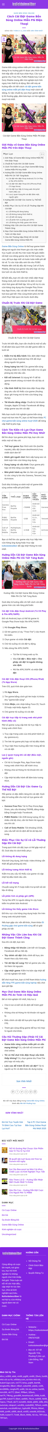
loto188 (3, 1392)
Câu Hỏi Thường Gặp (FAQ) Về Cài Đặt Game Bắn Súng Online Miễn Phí (21, 238)
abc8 (19, 1411)
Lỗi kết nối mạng (15, 217)
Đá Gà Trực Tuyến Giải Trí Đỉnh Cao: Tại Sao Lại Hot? (12, 1125)
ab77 (15, 1402)
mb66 (29, 1402)
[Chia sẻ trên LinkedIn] (35, 1092)
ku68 (42, 1395)
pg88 (25, 1376)
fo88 (2, 1415)
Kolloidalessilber (32, 1429)
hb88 (44, 1399)
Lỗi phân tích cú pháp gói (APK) (21, 220)
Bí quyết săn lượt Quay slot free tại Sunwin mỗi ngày (25, 1160)
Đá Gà (5, 1215)
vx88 (40, 1386)
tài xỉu (35, 1415)
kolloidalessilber (9, 546)
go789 (3, 1399)
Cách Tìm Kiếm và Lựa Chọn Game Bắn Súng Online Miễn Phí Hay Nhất (24, 168)
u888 (13, 1411)
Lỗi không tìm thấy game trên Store (23, 222)
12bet (17, 1392)
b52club (41, 1411)
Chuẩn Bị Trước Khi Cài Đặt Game (19, 164)
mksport (12, 1405)
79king (9, 1395)
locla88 (22, 1402)
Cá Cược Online (9, 1210)
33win (22, 1415)
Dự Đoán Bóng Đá (10, 1220)
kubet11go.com (7, 1383)
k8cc (2, 1376)
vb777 (11, 1392)
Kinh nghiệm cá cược (12, 1229)
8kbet (41, 1408)
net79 (2, 1395)
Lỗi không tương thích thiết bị (20, 214)
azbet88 (27, 1386)
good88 (17, 1395)
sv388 (8, 1376)
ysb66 (34, 1386)
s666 (14, 1376)
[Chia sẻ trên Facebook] (17, 1092)
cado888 (29, 1405)
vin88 (19, 1376)
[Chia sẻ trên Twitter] (22, 1092)
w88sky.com (19, 1379)
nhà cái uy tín (6, 1379)
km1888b (4, 1389)
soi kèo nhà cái (33, 1379)
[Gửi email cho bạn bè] (26, 1092)
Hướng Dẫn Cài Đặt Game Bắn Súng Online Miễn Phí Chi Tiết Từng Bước (23, 174)
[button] (3, 4)
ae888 (24, 1399)
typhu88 (26, 1408)
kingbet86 (5, 1386)
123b (41, 1402)
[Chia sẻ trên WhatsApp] (13, 1092)
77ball (9, 1402)
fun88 (44, 1376)
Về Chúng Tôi (34, 1261)
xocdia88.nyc (14, 1408)
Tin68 (16, 1415)
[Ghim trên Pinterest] (31, 1092)
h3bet (19, 1386)
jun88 (7, 1411)
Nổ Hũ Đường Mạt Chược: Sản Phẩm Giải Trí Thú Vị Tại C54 (26, 1149)
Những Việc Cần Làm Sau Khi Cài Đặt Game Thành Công (24, 226)
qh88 (35, 1402)
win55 (26, 1411)
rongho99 (14, 1389)
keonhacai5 (27, 1395)
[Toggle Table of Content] (41, 154)
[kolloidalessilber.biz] (24, 4)
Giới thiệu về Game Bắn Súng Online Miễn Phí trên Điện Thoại (24, 159)
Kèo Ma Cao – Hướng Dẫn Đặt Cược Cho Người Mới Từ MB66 (26, 1191)
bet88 (41, 1389)
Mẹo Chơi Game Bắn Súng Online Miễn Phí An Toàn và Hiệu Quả (24, 232)
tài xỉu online (31, 1389)
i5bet (18, 1399)
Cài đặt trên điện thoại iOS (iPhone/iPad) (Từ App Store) (25, 185)
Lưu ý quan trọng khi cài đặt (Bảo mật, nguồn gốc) (24, 195)
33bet (13, 1386)
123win (31, 1392)
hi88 (2, 1411)
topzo (2, 1402)
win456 (20, 1405)
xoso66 (33, 1411)
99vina (34, 1408)
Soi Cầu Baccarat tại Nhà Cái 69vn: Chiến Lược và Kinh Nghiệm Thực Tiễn (27, 1170)
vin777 (18, 1383)
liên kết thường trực (28, 1103)
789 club (43, 1415)
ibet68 (37, 1383)
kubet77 (11, 1399)
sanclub (3, 1408)
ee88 (44, 1405)
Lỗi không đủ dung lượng (19, 211)
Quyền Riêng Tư (36, 1273)
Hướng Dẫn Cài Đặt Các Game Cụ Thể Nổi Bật (23, 201)
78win (31, 1399)
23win (38, 1376)
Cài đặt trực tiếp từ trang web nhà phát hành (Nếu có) (24, 190)
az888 (38, 1399)
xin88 (31, 1376)
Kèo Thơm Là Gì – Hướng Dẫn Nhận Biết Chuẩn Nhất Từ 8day (26, 1181)
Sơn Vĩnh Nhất (37, 31)
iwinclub (4, 1405)
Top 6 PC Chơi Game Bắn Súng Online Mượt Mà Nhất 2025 (35, 1125)
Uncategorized (9, 1234)
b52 (46, 1402)
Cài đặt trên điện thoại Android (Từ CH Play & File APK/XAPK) (26, 179)
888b (36, 1395)
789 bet (3, 1418)
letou (24, 1383)
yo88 (22, 1389)
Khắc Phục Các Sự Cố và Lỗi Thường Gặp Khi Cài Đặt (24, 207)
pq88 (30, 1383)
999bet (24, 1392)
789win (38, 1405)
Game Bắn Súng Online (24, 13)
